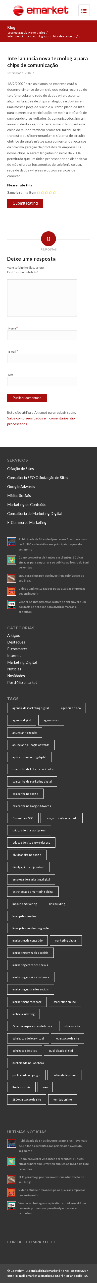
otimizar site (72, 1026)
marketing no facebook (27, 1001)
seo (45, 1087)
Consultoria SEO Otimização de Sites (37, 477)
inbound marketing (24, 903)
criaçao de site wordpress (29, 830)
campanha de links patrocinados (33, 769)
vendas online (62, 1099)
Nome (13, 328)
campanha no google (25, 793)
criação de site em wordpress (31, 842)
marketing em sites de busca (30, 977)
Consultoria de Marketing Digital (34, 513)
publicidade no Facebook (28, 1062)
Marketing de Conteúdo (27, 504)
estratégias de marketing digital (32, 891)
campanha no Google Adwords (31, 805)
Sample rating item (21, 192)
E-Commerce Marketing (27, 522)
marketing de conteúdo (27, 940)
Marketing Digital (22, 662)
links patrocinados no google (30, 928)
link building (57, 903)
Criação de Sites (20, 468)
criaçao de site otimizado (61, 818)
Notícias (14, 669)
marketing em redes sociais (30, 964)
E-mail (13, 351)
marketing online (65, 1001)
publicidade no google (26, 1075)
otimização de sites (24, 1050)
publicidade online (65, 1075)
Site (10, 374)
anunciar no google (24, 732)
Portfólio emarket (22, 682)
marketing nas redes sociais (30, 989)
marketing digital (66, 940)
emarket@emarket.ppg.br (44, 1276)
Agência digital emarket (42, 1271)
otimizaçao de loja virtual (28, 1038)
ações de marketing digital (29, 757)
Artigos (13, 635)
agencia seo (51, 720)
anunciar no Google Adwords (30, 744)
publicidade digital (61, 1050)
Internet (14, 655)
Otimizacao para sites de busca (32, 1026)
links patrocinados (24, 916)
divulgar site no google (26, 854)
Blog (11, 27)
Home (32, 32)
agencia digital (21, 720)
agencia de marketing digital (30, 708)
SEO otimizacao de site (26, 1099)
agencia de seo (71, 708)
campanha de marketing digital (32, 781)
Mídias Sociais (19, 495)
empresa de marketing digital (31, 879)
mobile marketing (23, 1014)
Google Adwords (21, 486)
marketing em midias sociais (30, 952)
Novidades (16, 675)
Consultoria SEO (22, 818)
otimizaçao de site (67, 1038)
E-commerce (17, 648)
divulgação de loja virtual (28, 867)
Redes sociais (21, 1087)
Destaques (16, 642)
